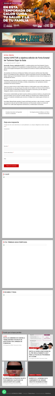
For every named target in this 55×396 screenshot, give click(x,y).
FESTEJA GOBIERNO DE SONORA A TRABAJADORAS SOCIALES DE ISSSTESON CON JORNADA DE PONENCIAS (14, 340)
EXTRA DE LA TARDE (17, 393)
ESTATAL (6, 55)
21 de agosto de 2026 (34, 358)
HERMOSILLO (32, 374)
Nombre (6, 146)
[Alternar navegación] (4, 49)
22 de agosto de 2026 (8, 345)
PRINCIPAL (11, 55)
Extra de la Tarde (17, 345)
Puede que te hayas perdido (12, 332)
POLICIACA (6, 374)
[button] (4, 392)
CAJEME (5, 336)
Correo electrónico (9, 152)
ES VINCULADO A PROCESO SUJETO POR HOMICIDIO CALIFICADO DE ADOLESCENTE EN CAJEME (14, 380)
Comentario (7, 129)
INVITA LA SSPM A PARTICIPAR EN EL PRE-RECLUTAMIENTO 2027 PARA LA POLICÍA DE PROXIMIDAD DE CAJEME (39, 353)
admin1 (18, 63)
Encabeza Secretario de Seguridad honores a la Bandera (14, 112)
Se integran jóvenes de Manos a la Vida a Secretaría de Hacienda (39, 112)
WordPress (48, 393)
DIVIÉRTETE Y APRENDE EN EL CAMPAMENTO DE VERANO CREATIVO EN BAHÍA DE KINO (38, 380)
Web (5, 158)
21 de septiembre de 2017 (10, 63)
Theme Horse (31, 393)
